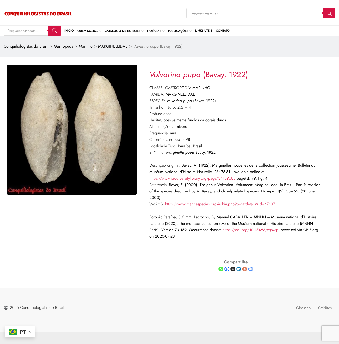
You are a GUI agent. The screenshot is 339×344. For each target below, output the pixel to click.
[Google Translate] (250, 269)
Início (69, 30)
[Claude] (244, 269)
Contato (223, 30)
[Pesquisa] (329, 13)
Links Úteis (203, 30)
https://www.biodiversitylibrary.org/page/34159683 (192, 178)
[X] (232, 269)
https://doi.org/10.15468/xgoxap (250, 230)
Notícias (154, 30)
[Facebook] (226, 269)
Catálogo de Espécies (122, 30)
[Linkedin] (238, 269)
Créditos (325, 308)
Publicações (178, 30)
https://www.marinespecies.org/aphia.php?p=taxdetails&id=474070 (221, 204)
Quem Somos (87, 30)
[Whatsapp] (220, 269)
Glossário (303, 308)
